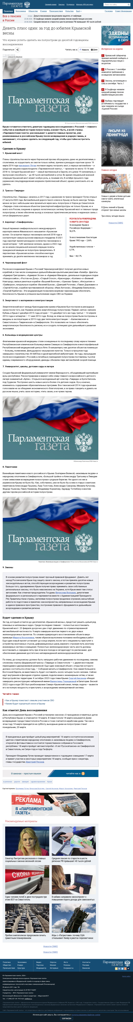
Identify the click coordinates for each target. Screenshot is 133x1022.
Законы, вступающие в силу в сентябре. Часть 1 (114, 82)
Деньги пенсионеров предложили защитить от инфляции (54, 16)
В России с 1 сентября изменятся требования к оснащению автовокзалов (113, 72)
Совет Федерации (123, 11)
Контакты (86, 962)
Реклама (85, 965)
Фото (66, 962)
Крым (49, 782)
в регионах (7, 782)
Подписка (70, 4)
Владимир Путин (22, 788)
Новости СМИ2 (50, 946)
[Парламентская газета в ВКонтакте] (119, 968)
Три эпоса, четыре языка (112, 216)
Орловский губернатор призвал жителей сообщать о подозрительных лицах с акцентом (114, 59)
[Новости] (84, 50)
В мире (43, 11)
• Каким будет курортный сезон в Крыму (24, 703)
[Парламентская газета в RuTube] (128, 968)
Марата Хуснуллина (23, 637)
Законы (61, 4)
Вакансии (86, 968)
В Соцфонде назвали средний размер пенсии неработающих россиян (58, 19)
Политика (8, 11)
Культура (69, 11)
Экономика (20, 11)
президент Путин (27, 165)
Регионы (67, 965)
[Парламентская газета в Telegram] (122, 968)
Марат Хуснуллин (66, 788)
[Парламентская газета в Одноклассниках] (125, 968)
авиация (25, 782)
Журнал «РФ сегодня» (84, 4)
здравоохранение (38, 782)
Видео (38, 962)
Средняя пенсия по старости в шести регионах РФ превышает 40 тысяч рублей (62, 22)
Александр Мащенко (15, 57)
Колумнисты (69, 968)
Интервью (54, 968)
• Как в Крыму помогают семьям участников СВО (29, 700)
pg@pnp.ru (28, 999)
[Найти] (128, 4)
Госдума (109, 11)
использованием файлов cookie (86, 1015)
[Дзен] (94, 50)
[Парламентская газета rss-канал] (116, 968)
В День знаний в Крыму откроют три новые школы (113, 208)
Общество (33, 11)
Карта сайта (126, 976)
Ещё (78, 11)
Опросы (53, 962)
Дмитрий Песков (80, 788)
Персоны (40, 965)
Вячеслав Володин (37, 788)
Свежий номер (50, 4)
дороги (17, 782)
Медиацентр (41, 968)
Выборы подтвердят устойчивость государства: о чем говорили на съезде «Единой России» (114, 104)
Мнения (53, 965)
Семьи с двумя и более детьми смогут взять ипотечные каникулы (115, 199)
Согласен (66, 1019)
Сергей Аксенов (52, 788)
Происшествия (56, 11)
